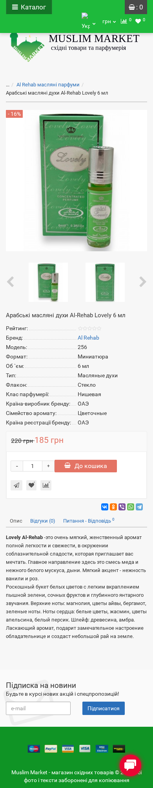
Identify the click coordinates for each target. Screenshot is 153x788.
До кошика (91, 466)
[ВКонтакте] (104, 506)
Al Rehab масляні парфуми (48, 85)
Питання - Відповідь (89, 520)
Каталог (33, 7)
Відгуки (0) (42, 521)
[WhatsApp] (130, 506)
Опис (16, 521)
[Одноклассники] (113, 506)
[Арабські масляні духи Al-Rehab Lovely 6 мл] (48, 282)
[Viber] (122, 506)
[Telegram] (139, 506)
